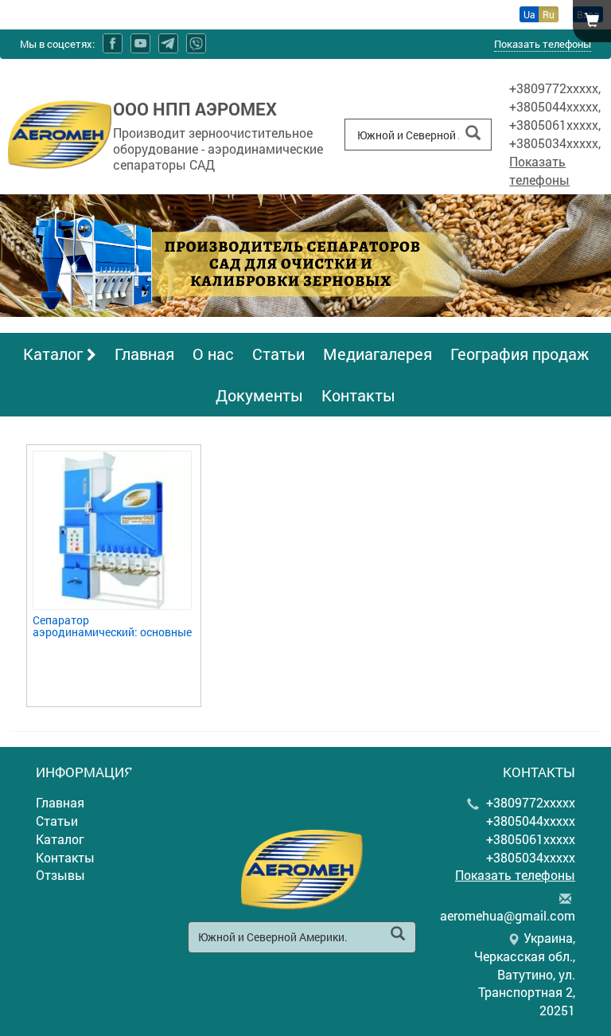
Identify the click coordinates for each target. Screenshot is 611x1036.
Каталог (55, 353)
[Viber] (196, 43)
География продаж (519, 353)
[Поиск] (473, 133)
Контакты (358, 395)
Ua (529, 14)
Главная (144, 353)
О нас (213, 353)
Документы (259, 395)
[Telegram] (168, 43)
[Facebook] (113, 43)
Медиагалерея (377, 353)
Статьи (278, 353)
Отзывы (60, 874)
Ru (549, 14)
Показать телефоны (542, 44)
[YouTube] (140, 43)
